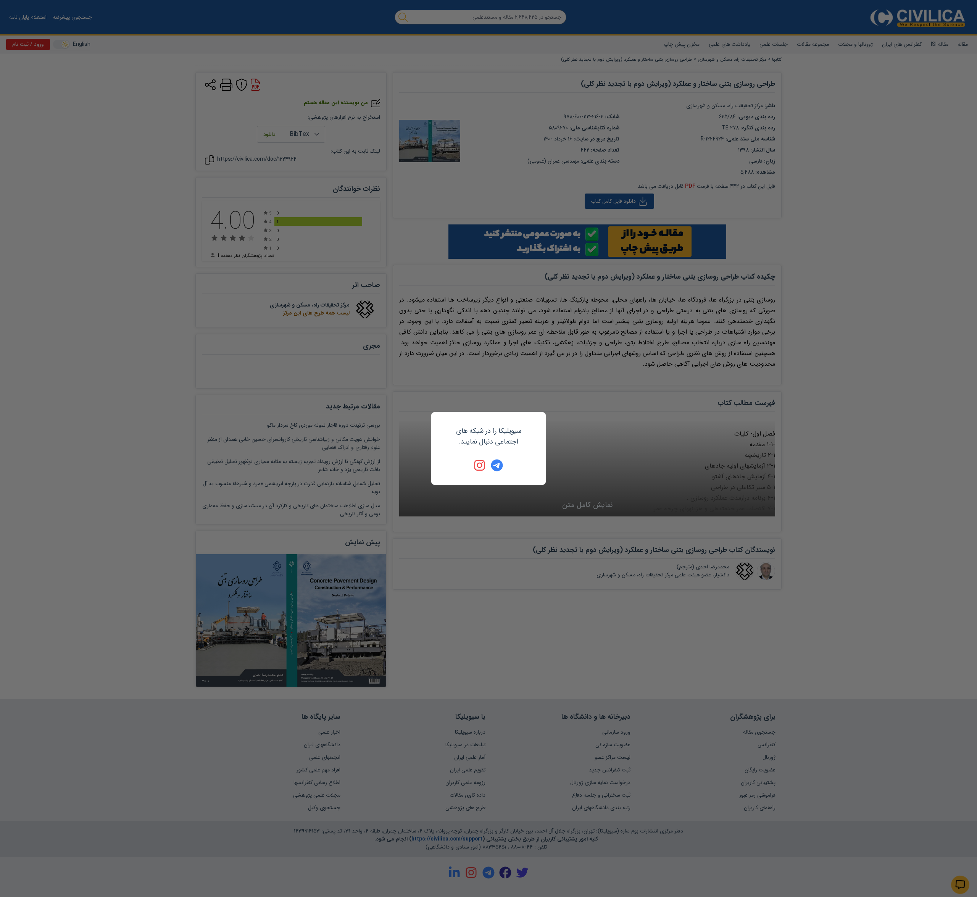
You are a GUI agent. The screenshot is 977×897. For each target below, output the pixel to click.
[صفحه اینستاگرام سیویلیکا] (480, 465)
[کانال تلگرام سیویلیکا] (497, 465)
